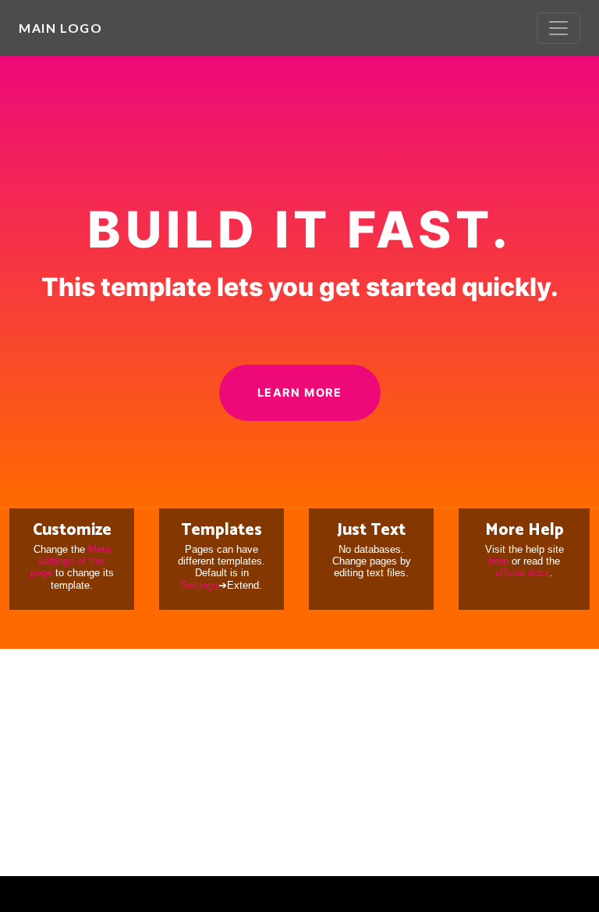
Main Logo (60, 27)
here (499, 561)
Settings (199, 585)
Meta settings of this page (70, 561)
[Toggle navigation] (558, 28)
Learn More (299, 392)
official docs (522, 573)
